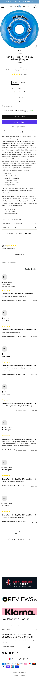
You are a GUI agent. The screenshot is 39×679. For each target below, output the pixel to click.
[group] (19, 246)
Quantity (19, 97)
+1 (19, 92)
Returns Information (12, 223)
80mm (15, 82)
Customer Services (10, 625)
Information (7, 629)
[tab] (31, 269)
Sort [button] (3, 262)
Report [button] (20, 300)
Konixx (19, 54)
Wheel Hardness (19, 88)
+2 (24, 92)
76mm (23, 82)
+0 (14, 92)
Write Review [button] (19, 254)
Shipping (16, 70)
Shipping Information (12, 219)
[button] (19, 74)
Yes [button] (16, 300)
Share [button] (24, 300)
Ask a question (9, 227)
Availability (9, 106)
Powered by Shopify (19, 675)
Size (19, 79)
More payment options (19, 127)
